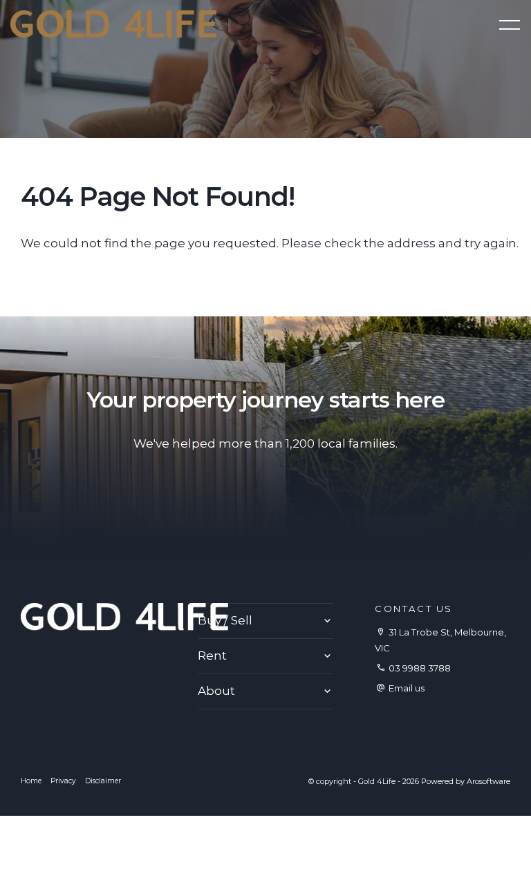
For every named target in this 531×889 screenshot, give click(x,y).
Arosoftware (488, 781)
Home (31, 780)
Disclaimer (103, 780)
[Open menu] (510, 24)
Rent (212, 655)
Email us (407, 688)
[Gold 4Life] (113, 23)
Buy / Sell (225, 620)
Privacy (63, 780)
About (216, 691)
